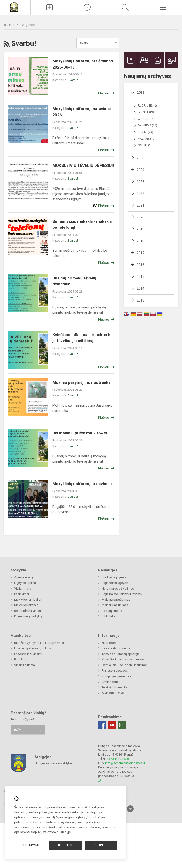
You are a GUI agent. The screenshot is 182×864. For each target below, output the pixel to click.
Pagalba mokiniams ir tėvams (122, 594)
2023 (140, 182)
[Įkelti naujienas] (49, 7)
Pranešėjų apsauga (115, 670)
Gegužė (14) (146, 119)
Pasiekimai (21, 594)
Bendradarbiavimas (27, 611)
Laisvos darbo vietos (116, 648)
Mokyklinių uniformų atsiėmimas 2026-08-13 (82, 64)
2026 (140, 92)
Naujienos (28, 25)
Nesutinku (65, 845)
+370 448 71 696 (118, 759)
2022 (140, 193)
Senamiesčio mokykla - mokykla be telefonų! (82, 224)
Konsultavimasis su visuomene (123, 659)
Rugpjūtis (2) (147, 105)
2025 (140, 158)
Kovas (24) (145, 132)
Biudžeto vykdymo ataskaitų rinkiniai (39, 643)
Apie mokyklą (23, 577)
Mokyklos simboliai (27, 599)
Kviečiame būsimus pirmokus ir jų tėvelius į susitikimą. (81, 337)
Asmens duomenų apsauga (121, 654)
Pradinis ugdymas (114, 577)
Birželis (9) (146, 112)
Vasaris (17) (146, 138)
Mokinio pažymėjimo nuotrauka (81, 382)
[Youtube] (112, 725)
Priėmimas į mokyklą (28, 616)
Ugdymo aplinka (25, 583)
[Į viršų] (130, 808)
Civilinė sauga (111, 681)
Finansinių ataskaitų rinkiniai (33, 648)
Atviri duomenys (113, 693)
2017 (140, 253)
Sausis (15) (145, 145)
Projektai (20, 659)
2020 (140, 217)
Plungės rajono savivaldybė (53, 763)
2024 (140, 170)
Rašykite (20, 730)
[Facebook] (102, 725)
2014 (140, 288)
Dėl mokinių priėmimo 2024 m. (80, 433)
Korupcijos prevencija (116, 676)
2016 (140, 265)
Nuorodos (109, 643)
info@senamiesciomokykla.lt (125, 763)
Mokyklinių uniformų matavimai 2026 (81, 111)
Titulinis (9, 25)
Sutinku (100, 845)
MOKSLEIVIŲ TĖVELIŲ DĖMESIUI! (83, 165)
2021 (140, 205)
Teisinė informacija (114, 687)
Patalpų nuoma (112, 611)
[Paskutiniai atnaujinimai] (87, 7)
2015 (140, 277)
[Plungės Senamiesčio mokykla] (15, 7)
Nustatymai (30, 845)
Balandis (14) (147, 125)
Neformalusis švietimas (118, 588)
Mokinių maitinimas (115, 605)
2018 (140, 241)
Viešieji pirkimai (25, 665)
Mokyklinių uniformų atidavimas (82, 483)
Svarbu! (73, 80)
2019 (140, 229)
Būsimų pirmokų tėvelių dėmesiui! (74, 281)
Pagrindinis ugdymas (116, 583)
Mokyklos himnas (26, 605)
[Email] (122, 725)
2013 (140, 300)
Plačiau (103, 93)
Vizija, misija (22, 588)
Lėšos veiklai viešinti (28, 654)
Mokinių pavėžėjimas (116, 599)
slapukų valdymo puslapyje (51, 832)
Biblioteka (108, 616)
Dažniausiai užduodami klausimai (124, 665)
